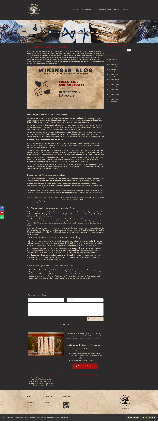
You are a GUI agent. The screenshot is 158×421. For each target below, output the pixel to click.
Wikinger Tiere (113, 71)
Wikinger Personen (114, 84)
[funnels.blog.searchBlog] (129, 50)
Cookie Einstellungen (61, 417)
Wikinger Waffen (113, 86)
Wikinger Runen (113, 62)
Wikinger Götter (113, 64)
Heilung (90, 154)
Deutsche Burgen (113, 101)
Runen (76, 230)
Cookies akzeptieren (148, 417)
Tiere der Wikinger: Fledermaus (39, 378)
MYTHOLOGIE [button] (87, 10)
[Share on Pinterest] (2, 213)
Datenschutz (48, 405)
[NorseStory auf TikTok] (64, 404)
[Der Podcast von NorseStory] (64, 407)
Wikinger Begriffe (113, 74)
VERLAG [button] (76, 10)
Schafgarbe (40, 161)
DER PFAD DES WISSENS (103, 10)
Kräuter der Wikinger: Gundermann (41, 379)
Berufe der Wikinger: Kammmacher (41, 381)
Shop (28, 400)
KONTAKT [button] (125, 10)
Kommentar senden (95, 319)
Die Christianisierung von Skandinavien (42, 385)
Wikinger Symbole (114, 66)
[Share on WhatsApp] (2, 217)
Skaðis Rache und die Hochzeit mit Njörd (42, 383)
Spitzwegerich (54, 161)
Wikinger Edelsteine (114, 94)
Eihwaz (98, 230)
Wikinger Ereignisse (114, 96)
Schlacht (30, 154)
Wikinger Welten (113, 69)
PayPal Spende (31, 402)
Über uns (29, 405)
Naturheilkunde (59, 241)
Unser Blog (65, 400)
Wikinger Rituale (113, 89)
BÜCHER (116, 10)
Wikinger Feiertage (114, 79)
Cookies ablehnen (133, 417)
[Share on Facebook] (2, 208)
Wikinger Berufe (113, 91)
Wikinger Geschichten (115, 81)
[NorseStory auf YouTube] (67, 407)
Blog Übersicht (113, 59)
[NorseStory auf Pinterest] (67, 404)
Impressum (47, 402)
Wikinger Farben (113, 99)
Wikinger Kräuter (113, 76)
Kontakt (47, 400)
